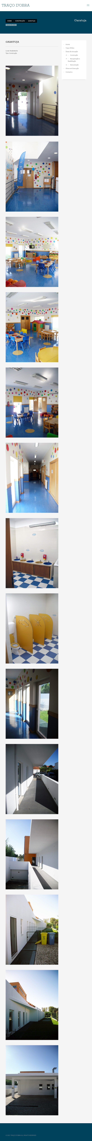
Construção (74, 55)
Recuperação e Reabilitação (74, 60)
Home (68, 44)
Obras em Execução (72, 68)
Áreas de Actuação (72, 51)
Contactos (69, 72)
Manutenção (74, 65)
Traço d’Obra (70, 48)
